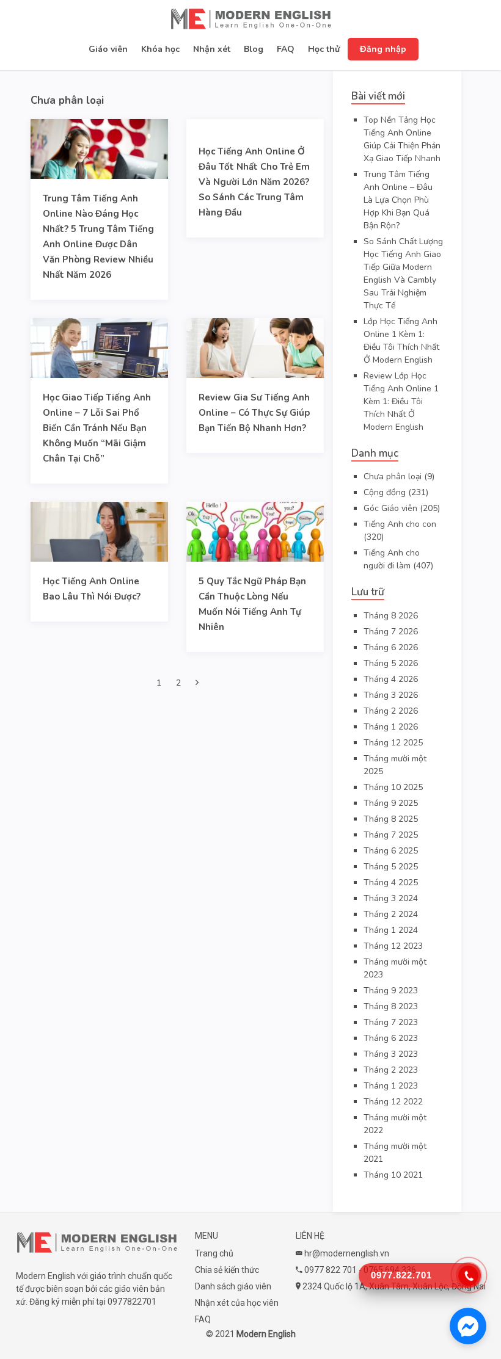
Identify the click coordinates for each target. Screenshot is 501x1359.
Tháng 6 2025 (391, 851)
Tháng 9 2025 (391, 803)
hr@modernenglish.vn (346, 1253)
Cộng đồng (385, 492)
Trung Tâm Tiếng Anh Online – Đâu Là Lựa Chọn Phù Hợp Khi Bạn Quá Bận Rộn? (398, 200)
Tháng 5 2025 (391, 866)
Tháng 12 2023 (393, 946)
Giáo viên (108, 49)
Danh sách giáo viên (233, 1286)
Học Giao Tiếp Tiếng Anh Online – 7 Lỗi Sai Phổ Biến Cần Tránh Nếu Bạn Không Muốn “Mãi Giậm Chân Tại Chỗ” (97, 428)
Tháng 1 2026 (391, 727)
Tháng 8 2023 (391, 1006)
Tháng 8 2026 (391, 616)
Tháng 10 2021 (393, 1175)
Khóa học (160, 49)
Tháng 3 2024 (391, 898)
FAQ (285, 49)
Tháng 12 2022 (393, 1101)
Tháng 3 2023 (391, 1054)
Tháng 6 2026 (391, 647)
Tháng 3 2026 (391, 695)
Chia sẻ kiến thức (227, 1270)
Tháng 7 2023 (391, 1022)
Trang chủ (214, 1253)
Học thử (324, 49)
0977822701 (132, 1301)
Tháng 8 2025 (391, 819)
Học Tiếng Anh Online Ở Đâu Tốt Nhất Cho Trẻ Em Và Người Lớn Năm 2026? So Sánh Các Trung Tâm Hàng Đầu (254, 182)
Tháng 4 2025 (391, 882)
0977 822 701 (330, 1270)
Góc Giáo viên (390, 508)
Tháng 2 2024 (391, 914)
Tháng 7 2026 (391, 631)
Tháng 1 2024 (391, 930)
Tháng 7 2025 (391, 835)
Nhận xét (211, 49)
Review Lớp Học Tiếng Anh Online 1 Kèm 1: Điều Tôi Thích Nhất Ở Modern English (401, 401)
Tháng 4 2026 (391, 679)
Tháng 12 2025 (393, 742)
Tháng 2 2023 (391, 1070)
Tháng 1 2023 (391, 1086)
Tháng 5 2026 (391, 663)
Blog (253, 49)
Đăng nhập (383, 49)
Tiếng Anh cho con (400, 524)
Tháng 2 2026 (391, 711)
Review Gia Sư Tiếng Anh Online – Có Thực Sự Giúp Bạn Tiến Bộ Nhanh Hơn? (254, 412)
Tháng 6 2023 (391, 1038)
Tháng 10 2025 (393, 787)
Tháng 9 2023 (391, 990)
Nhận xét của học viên (237, 1303)
